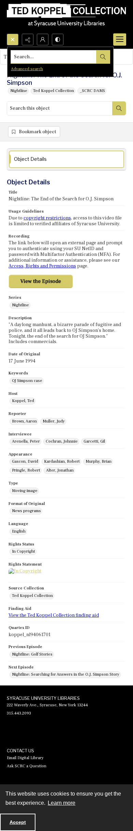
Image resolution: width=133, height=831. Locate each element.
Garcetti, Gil (94, 441)
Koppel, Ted (23, 400)
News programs (26, 510)
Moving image (25, 490)
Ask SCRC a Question (26, 766)
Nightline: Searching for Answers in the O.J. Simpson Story (65, 674)
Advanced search (27, 69)
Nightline (18, 90)
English (19, 531)
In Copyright (23, 551)
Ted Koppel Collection (53, 90)
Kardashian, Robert (62, 461)
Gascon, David (25, 461)
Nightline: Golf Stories (32, 654)
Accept (18, 822)
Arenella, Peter (26, 441)
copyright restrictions (47, 218)
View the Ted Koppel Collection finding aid (54, 615)
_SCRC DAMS (92, 90)
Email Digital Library (25, 757)
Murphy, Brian (99, 461)
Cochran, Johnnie (62, 441)
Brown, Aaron (24, 421)
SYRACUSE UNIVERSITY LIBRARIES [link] (43, 698)
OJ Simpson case (27, 380)
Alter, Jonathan (60, 470)
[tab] (66, 159)
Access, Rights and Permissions (42, 266)
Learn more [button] (61, 803)
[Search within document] (119, 108)
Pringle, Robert (26, 470)
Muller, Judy (54, 421)
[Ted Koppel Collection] (66, 16)
